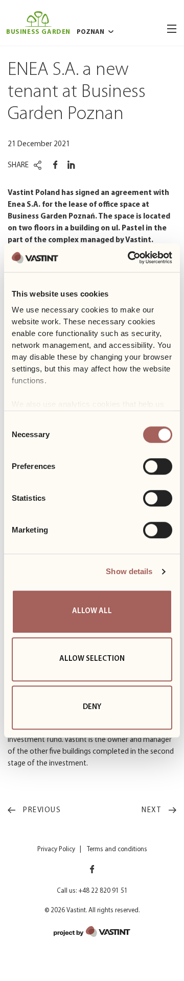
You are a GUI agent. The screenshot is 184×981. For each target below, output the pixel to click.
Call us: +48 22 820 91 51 (92, 891)
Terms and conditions (117, 849)
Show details (129, 571)
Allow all (92, 611)
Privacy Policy (56, 849)
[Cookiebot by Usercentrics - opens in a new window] (129, 257)
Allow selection (92, 659)
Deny (92, 707)
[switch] (157, 466)
